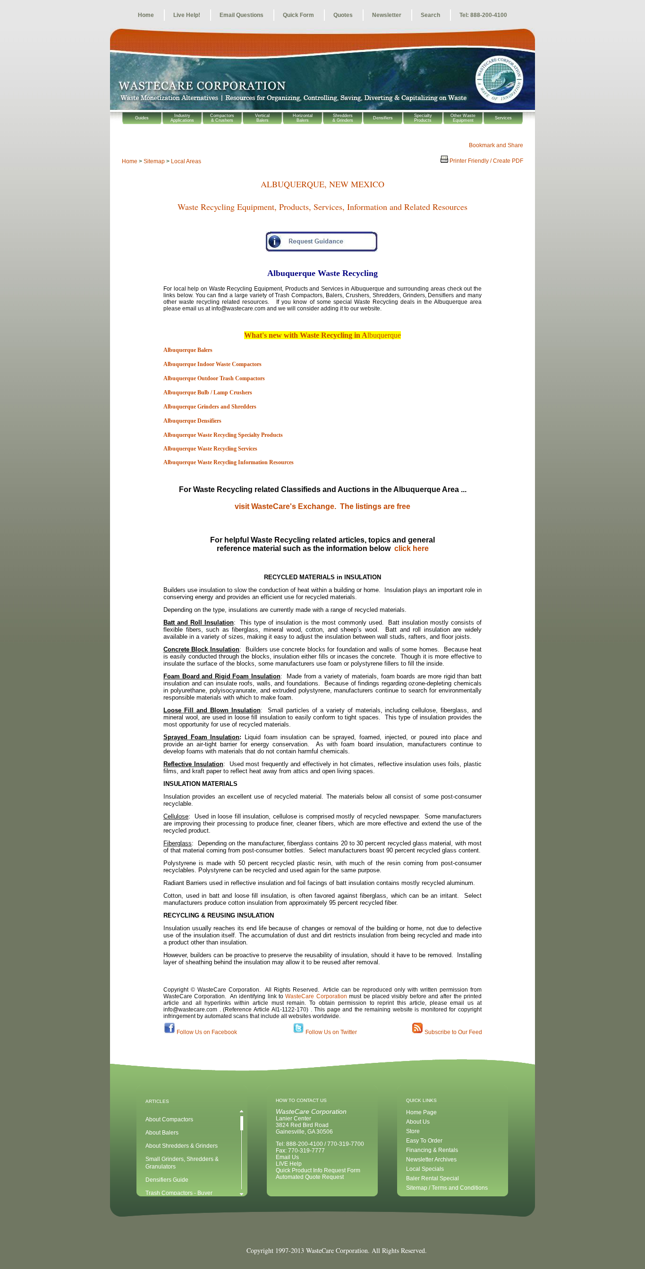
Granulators (160, 1166)
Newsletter (386, 15)
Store (413, 1131)
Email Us (287, 1157)
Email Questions (241, 15)
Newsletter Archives (431, 1159)
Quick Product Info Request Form (318, 1170)
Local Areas (186, 161)
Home (146, 15)
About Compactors (169, 1119)
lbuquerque (384, 335)
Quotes (343, 15)
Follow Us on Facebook (207, 1032)
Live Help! (186, 15)
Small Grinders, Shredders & (182, 1159)
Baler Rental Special (432, 1178)
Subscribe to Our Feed (453, 1032)
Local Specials (425, 1169)
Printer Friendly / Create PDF (485, 161)
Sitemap (154, 161)
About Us (418, 1122)
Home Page (421, 1112)
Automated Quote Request (310, 1177)
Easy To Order (424, 1140)
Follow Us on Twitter (331, 1032)
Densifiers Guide (166, 1180)
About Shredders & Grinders (181, 1146)
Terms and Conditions (460, 1188)
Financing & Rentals (432, 1150)
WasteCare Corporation (316, 996)
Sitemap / (419, 1188)
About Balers (161, 1132)
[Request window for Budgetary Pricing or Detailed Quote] (323, 246)
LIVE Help (289, 1163)
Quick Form (298, 15)
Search (430, 15)
